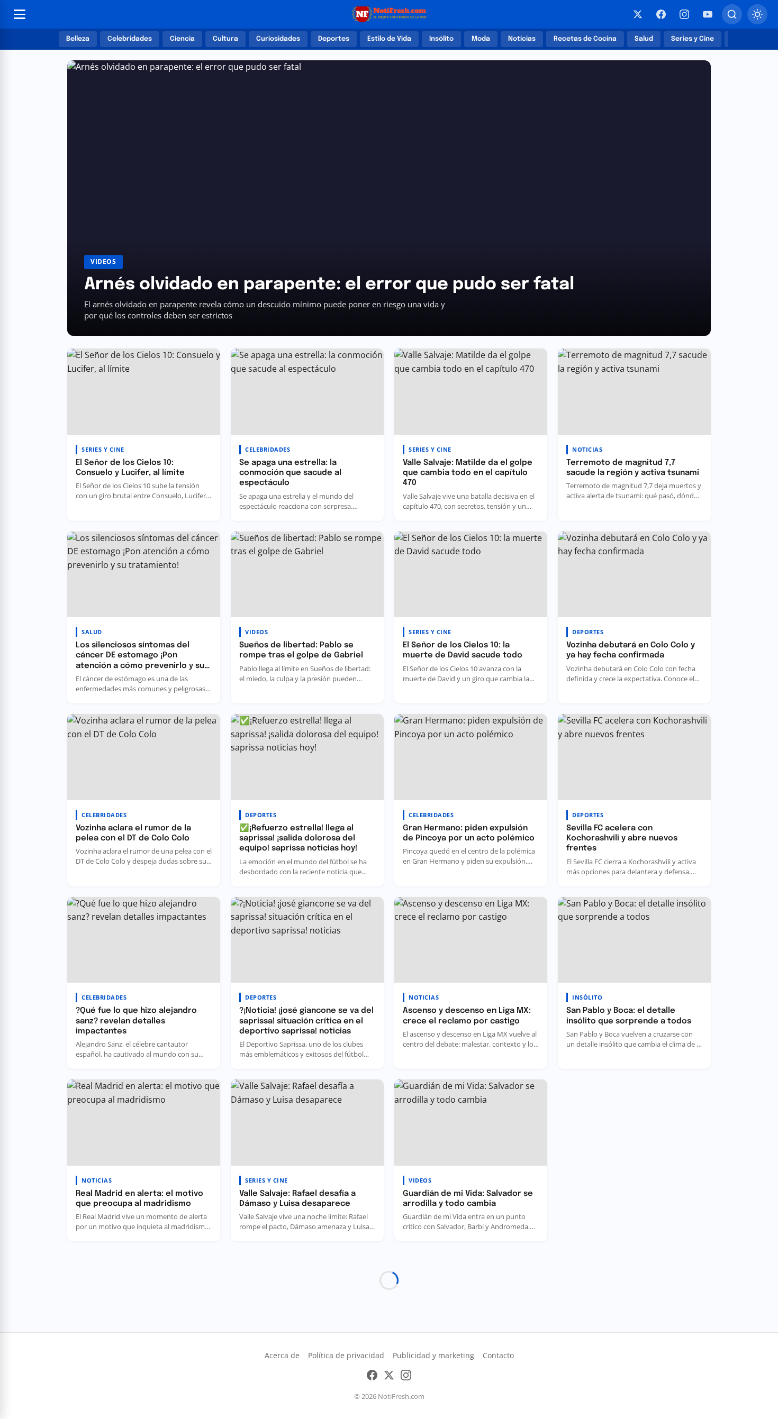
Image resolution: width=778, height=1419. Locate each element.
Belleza (77, 38)
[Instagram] (684, 14)
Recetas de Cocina (585, 38)
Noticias (522, 38)
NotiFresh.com (401, 1396)
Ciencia (182, 38)
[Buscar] (732, 14)
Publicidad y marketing (433, 1355)
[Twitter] (389, 1377)
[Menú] (20, 14)
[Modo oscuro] (757, 14)
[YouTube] (708, 14)
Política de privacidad (346, 1355)
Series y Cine (692, 38)
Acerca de (282, 1355)
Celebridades (129, 38)
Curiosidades (278, 38)
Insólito (441, 38)
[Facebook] (661, 14)
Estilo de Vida (389, 38)
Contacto (498, 1355)
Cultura (225, 38)
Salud (644, 38)
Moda (481, 38)
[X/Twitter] (638, 14)
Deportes (333, 38)
